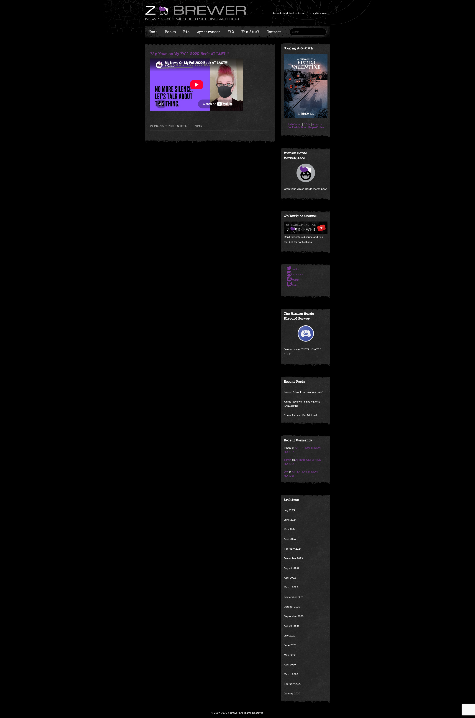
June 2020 (290, 645)
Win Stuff (250, 32)
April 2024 (290, 539)
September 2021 (294, 596)
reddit (295, 279)
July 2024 (289, 510)
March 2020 (291, 674)
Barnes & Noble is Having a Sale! (303, 391)
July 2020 (289, 635)
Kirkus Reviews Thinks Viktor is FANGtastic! (302, 403)
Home (153, 32)
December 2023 (293, 558)
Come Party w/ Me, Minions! (300, 415)
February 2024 (292, 548)
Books (170, 32)
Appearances (208, 32)
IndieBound (294, 124)
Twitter (295, 269)
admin (198, 126)
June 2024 (290, 519)
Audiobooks (319, 13)
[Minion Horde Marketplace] (305, 173)
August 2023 (291, 567)
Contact (274, 32)
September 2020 (294, 616)
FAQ (231, 32)
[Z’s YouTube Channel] (305, 233)
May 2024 (290, 529)
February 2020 (292, 683)
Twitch (295, 285)
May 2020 (290, 654)
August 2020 (291, 625)
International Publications (288, 13)
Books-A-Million (297, 127)
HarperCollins (316, 127)
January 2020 (292, 693)
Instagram (297, 274)
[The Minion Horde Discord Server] (305, 333)
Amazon (317, 124)
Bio (186, 32)
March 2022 (291, 587)
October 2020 (292, 606)
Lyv (286, 471)
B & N (307, 124)
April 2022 (290, 577)
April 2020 (290, 664)
